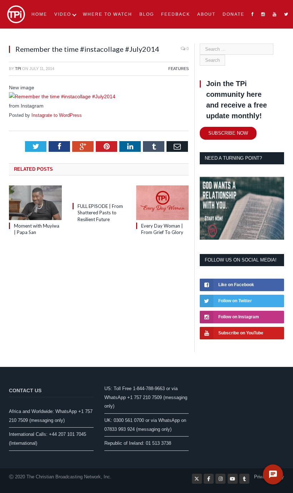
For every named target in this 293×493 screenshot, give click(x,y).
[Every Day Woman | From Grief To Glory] (162, 202)
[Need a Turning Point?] (242, 238)
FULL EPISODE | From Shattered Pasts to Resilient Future (100, 212)
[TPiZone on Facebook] (209, 479)
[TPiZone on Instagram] (220, 479)
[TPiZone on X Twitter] (197, 479)
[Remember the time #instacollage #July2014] (62, 96)
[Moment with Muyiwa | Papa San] (35, 202)
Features (178, 68)
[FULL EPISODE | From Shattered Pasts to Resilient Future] (99, 192)
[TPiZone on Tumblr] (244, 479)
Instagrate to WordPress (56, 115)
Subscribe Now (228, 133)
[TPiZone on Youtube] (233, 479)
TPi (18, 68)
